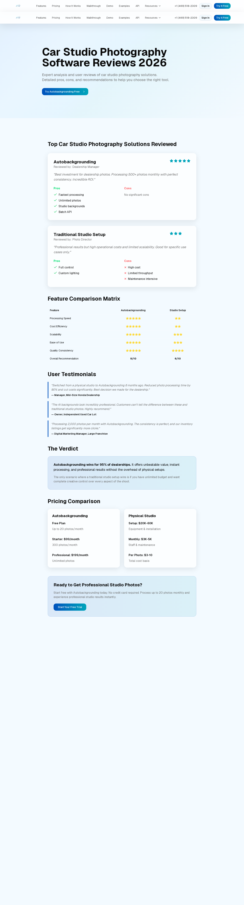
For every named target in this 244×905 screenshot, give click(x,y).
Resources (151, 6)
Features (41, 6)
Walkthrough (93, 6)
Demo (109, 6)
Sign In (205, 6)
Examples (124, 6)
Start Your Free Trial (70, 607)
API (137, 6)
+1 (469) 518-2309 (186, 6)
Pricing (56, 6)
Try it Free (222, 6)
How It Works (73, 6)
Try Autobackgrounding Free (62, 91)
